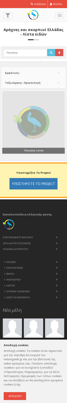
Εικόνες (11, 262)
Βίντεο (10, 273)
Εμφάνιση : (12, 73)
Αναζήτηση (40, 4)
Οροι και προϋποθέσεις (17, 243)
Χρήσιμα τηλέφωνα (18, 291)
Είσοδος (57, 4)
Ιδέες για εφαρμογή (18, 297)
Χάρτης (10, 285)
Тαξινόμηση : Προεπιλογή (22, 83)
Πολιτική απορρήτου (15, 249)
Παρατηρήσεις (14, 267)
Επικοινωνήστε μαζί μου (18, 237)
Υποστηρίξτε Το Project (33, 183)
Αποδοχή (15, 396)
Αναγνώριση (13, 279)
